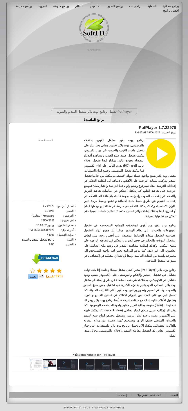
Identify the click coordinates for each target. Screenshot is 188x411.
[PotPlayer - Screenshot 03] (119, 368)
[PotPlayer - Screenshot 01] (151, 368)
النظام (79, 6)
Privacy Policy (117, 407)
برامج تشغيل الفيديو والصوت (37, 239)
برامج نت (135, 6)
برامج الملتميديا (94, 120)
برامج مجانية (171, 6)
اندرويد (42, 6)
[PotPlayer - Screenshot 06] (67, 368)
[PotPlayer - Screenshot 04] (103, 368)
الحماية (152, 6)
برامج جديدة (24, 6)
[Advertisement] (94, 77)
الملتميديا (95, 6)
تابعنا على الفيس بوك (149, 394)
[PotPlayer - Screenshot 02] (135, 368)
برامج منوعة (61, 6)
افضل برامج (171, 10)
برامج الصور (115, 6)
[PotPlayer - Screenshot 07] (49, 368)
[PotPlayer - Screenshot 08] (36, 368)
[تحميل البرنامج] (45, 263)
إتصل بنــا (121, 394)
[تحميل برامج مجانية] (94, 41)
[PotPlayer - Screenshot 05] (87, 368)
